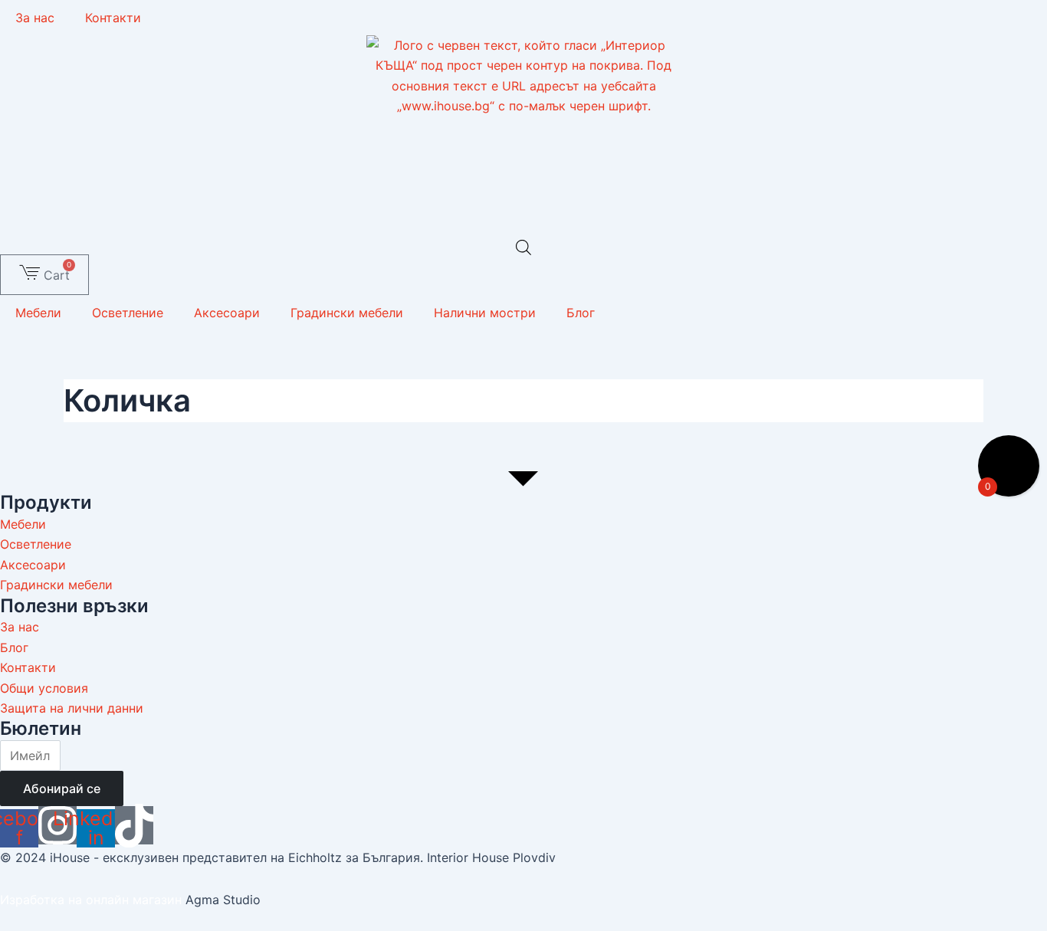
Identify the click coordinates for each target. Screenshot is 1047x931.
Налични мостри (485, 312)
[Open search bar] (523, 247)
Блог (580, 312)
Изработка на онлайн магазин (91, 899)
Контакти (113, 17)
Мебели (38, 312)
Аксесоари (227, 312)
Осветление (127, 312)
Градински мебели (346, 312)
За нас (34, 17)
